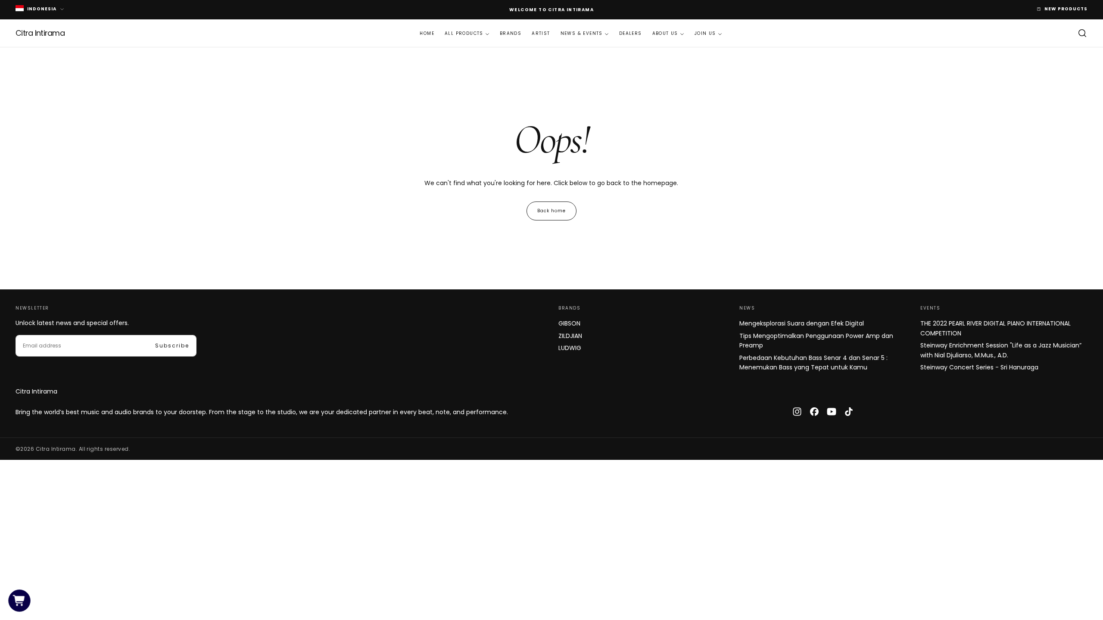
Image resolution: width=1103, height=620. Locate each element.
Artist (541, 33)
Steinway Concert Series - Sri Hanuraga (979, 367)
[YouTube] (831, 411)
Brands (510, 33)
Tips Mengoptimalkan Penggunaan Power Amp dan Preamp (816, 341)
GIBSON (569, 323)
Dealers (630, 33)
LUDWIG (569, 348)
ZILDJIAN (570, 336)
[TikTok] (849, 411)
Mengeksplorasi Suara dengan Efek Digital (801, 323)
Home (427, 33)
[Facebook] (814, 411)
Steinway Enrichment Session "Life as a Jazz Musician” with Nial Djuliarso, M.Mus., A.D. (1000, 350)
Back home (551, 211)
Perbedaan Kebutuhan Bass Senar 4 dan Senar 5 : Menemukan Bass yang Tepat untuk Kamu (813, 362)
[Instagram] (797, 411)
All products (464, 33)
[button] (1082, 33)
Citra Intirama (36, 391)
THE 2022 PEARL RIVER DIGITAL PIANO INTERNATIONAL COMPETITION (995, 328)
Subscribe (172, 345)
